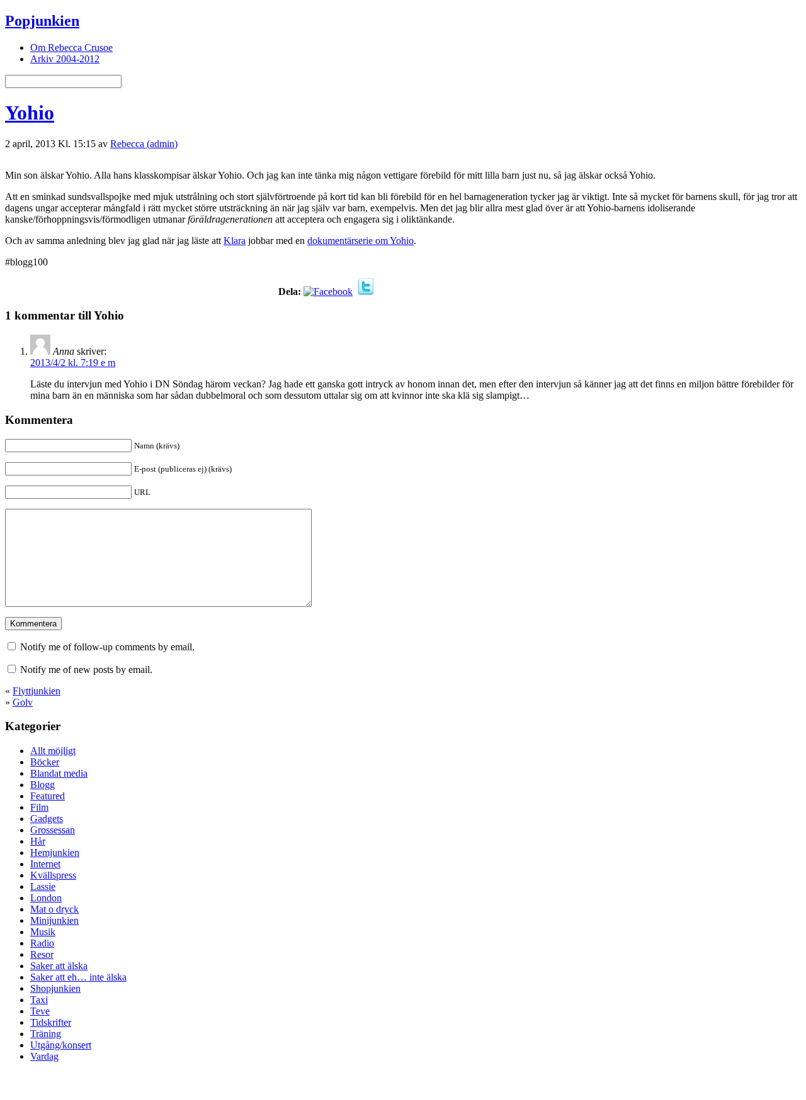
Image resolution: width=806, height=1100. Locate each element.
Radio (42, 943)
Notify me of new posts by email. (86, 669)
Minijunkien (54, 920)
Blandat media (59, 773)
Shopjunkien (55, 988)
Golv (23, 702)
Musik (42, 931)
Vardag (44, 1056)
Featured (47, 796)
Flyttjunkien (36, 691)
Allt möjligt (53, 750)
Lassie (42, 886)
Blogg (42, 784)
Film (39, 807)
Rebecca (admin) (144, 143)
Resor (42, 954)
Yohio (29, 112)
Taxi (39, 999)
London (46, 897)
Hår (37, 841)
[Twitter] (366, 291)
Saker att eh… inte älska (78, 977)
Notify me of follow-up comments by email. (107, 647)
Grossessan (52, 830)
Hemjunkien (54, 852)
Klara (235, 240)
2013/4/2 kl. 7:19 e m (72, 362)
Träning (45, 1033)
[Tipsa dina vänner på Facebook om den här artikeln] (328, 291)
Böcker (44, 762)
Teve (40, 1011)
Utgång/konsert (60, 1045)
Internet (45, 863)
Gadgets (46, 818)
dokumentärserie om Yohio (360, 240)
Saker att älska (59, 965)
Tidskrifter (50, 1022)
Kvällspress (53, 875)
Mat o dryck (54, 909)
